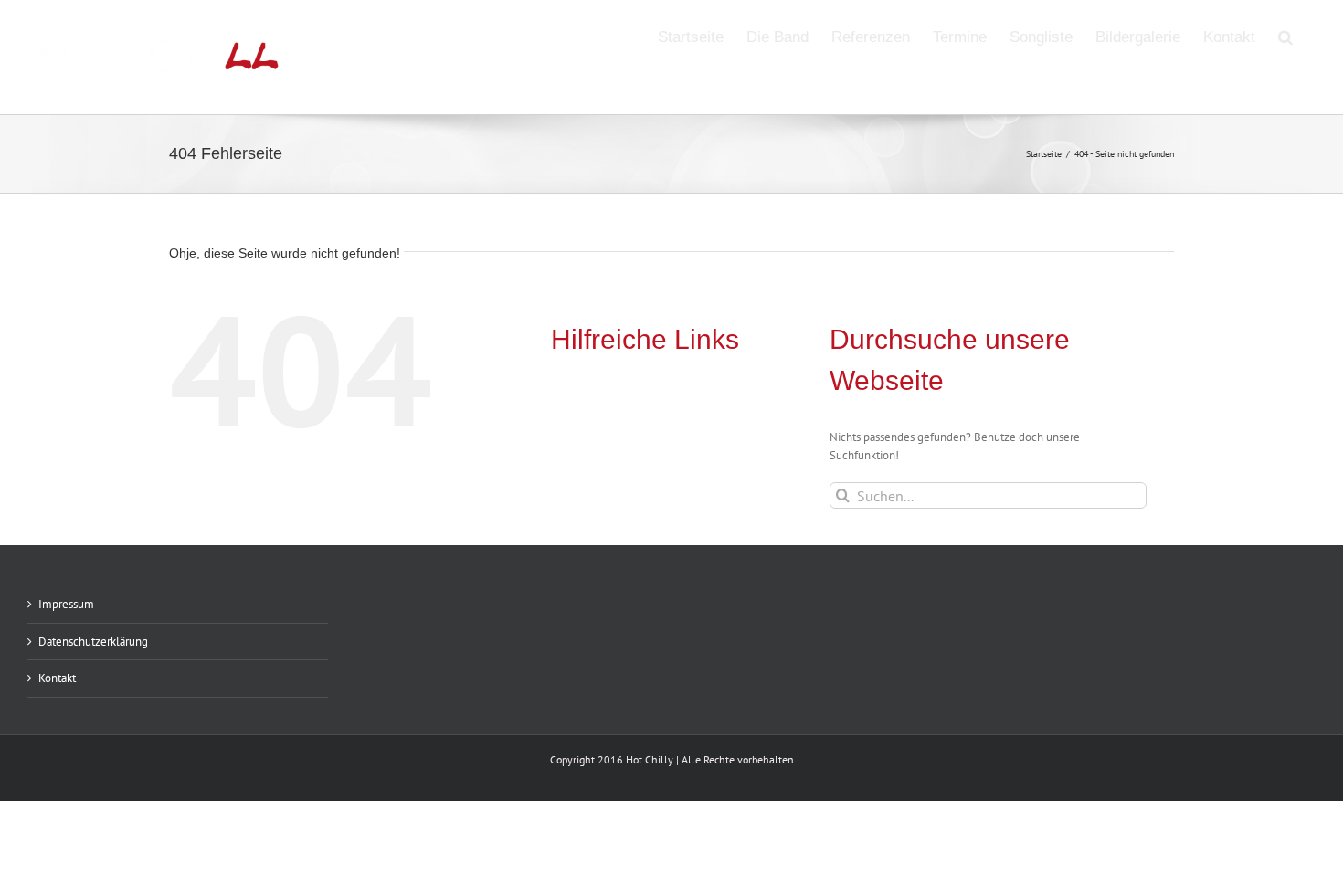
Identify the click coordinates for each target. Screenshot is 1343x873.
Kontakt (57, 678)
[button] (1285, 35)
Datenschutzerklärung (93, 641)
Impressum (66, 604)
